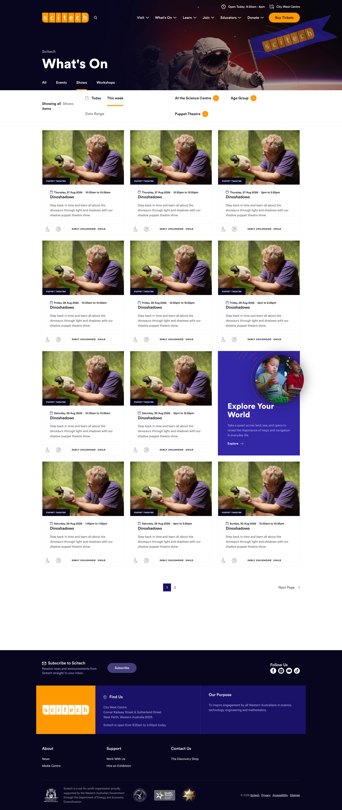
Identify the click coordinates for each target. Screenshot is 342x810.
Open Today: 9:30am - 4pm (246, 7)
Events (61, 82)
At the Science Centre (193, 98)
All (44, 82)
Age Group (240, 98)
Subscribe (122, 668)
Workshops (106, 82)
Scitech (49, 51)
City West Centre (288, 7)
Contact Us (181, 748)
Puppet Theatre (187, 114)
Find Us (116, 696)
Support (113, 748)
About (47, 748)
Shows (81, 82)
